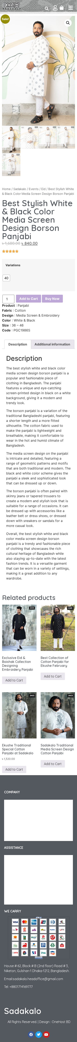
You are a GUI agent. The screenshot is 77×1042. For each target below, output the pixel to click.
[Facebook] (31, 1034)
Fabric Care (15, 884)
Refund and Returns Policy (25, 867)
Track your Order (19, 812)
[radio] (6, 278)
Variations (13, 265)
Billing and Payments (21, 892)
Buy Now (52, 299)
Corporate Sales (18, 820)
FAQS (11, 875)
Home (6, 189)
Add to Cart (28, 299)
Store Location (18, 900)
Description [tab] (17, 344)
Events (34, 189)
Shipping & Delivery (20, 859)
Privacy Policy (17, 828)
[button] (68, 23)
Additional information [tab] (52, 344)
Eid (43, 189)
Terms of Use (16, 837)
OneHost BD (61, 1022)
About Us (14, 803)
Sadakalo (19, 189)
